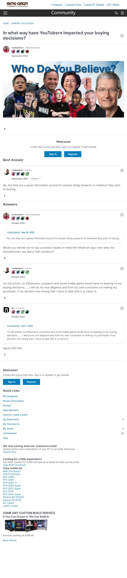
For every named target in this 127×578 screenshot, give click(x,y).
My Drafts (63, 428)
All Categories (10, 396)
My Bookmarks (63, 419)
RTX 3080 (8, 479)
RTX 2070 (8, 491)
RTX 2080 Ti (10, 482)
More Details (9, 540)
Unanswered (63, 433)
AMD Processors (12, 471)
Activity (7, 405)
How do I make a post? (15, 414)
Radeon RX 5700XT (13, 497)
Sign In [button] (53, 154)
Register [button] (73, 154)
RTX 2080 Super (12, 485)
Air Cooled (8, 502)
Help (5, 438)
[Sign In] (122, 13)
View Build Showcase (14, 464)
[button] (122, 36)
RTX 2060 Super (12, 494)
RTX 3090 (8, 477)
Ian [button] (13, 308)
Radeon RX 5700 (12, 500)
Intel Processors (11, 474)
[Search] (116, 13)
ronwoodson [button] (17, 47)
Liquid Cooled (10, 505)
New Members (11, 410)
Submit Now (9, 451)
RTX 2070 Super (12, 488)
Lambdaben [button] (17, 170)
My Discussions (11, 424)
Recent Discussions (13, 400)
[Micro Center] (63, 13)
